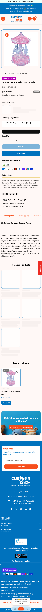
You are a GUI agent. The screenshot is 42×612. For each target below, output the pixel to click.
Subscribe (21, 466)
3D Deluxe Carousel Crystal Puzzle (10, 393)
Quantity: (5, 136)
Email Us (32, 610)
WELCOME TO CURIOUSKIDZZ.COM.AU (21, 1)
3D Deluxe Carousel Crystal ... (18, 73)
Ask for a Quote (31, 8)
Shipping (5, 95)
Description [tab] (9, 216)
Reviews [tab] (38, 216)
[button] (30, 19)
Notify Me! (21, 153)
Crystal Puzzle (9, 78)
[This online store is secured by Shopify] (6, 166)
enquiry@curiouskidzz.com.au (22, 496)
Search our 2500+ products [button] (22, 427)
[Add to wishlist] (21, 132)
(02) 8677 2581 (22, 492)
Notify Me (6, 403)
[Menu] (3, 19)
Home (4, 73)
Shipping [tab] (25, 216)
